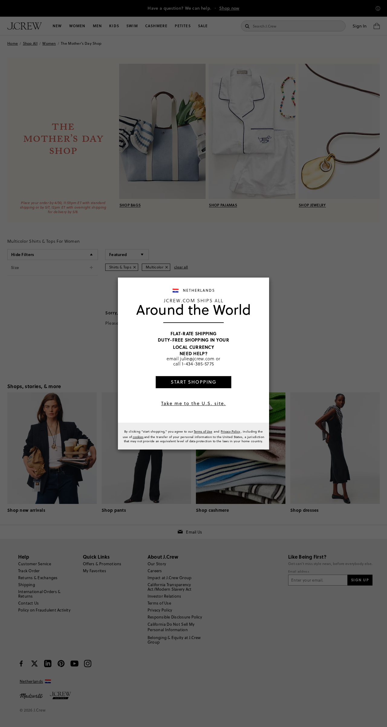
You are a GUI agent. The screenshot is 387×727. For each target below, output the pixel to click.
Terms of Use (203, 431)
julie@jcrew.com (197, 358)
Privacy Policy (230, 431)
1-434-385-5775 (198, 364)
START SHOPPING (193, 382)
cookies (138, 437)
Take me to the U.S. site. (193, 403)
